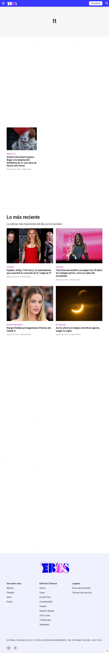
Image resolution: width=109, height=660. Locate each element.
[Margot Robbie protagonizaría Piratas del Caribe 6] (30, 303)
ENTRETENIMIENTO (15, 325)
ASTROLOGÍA (61, 325)
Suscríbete (95, 3)
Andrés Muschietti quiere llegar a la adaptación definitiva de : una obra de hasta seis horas (22, 161)
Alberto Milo (26, 169)
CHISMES (10, 267)
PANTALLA (11, 154)
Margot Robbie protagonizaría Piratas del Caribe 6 (29, 329)
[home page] (12, 3)
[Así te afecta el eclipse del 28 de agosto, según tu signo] (79, 303)
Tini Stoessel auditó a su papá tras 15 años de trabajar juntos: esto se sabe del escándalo (79, 273)
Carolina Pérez (25, 334)
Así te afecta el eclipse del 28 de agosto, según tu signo (78, 329)
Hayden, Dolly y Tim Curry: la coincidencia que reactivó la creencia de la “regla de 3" (29, 271)
